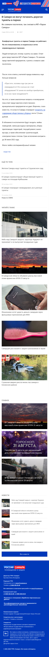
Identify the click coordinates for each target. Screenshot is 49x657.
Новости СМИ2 (7, 198)
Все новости (24, 554)
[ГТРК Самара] (14, 10)
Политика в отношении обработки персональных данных (22, 598)
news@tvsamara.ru (21, 583)
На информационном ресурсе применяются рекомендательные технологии (20, 604)
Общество (7, 152)
